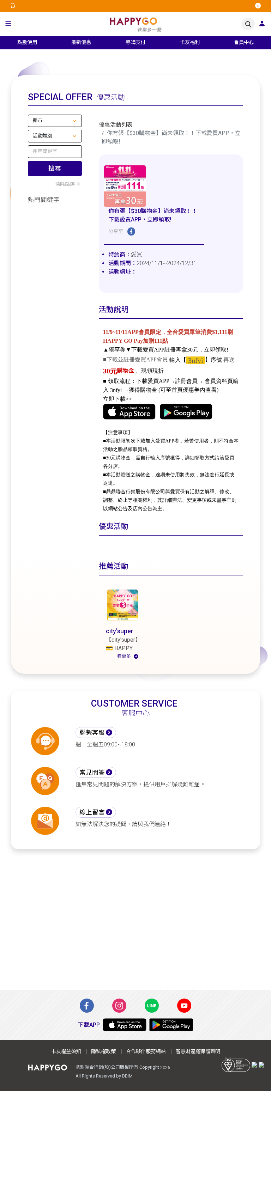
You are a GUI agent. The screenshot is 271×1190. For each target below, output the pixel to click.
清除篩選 (65, 184)
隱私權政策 (103, 1052)
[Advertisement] (135, 923)
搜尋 (54, 168)
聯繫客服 (92, 732)
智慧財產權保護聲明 (198, 1052)
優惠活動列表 (116, 124)
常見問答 (92, 772)
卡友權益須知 (66, 1052)
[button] (8, 24)
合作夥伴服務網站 (145, 1052)
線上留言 (92, 812)
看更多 (124, 656)
